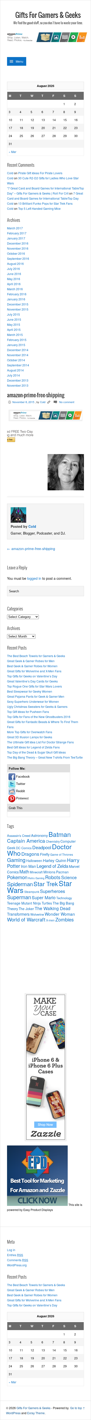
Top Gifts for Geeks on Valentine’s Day (32, 676)
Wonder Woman (60, 914)
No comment (66, 402)
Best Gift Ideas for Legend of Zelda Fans (33, 747)
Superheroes (52, 891)
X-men (50, 920)
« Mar (12, 152)
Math (24, 871)
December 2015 (17, 304)
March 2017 (15, 228)
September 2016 (18, 258)
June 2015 (14, 319)
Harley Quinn (54, 860)
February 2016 (16, 294)
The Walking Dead (52, 908)
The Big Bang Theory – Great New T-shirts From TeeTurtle (45, 757)
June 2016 (14, 274)
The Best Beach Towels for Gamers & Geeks (36, 656)
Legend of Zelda (52, 865)
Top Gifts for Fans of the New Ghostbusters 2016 (38, 717)
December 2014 (17, 350)
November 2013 (17, 385)
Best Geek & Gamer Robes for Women (32, 666)
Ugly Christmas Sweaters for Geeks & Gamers (37, 706)
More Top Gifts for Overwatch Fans (29, 732)
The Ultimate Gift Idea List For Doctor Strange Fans (40, 742)
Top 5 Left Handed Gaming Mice (39, 208)
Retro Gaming (36, 878)
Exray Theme (36, 1413)
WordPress (13, 1413)
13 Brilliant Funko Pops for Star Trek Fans (45, 203)
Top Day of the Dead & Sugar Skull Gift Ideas (36, 752)
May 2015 (13, 324)
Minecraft (36, 872)
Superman (19, 897)
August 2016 (15, 263)
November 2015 (17, 309)
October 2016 (16, 253)
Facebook (23, 776)
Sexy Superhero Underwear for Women (33, 701)
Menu (19, 61)
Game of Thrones (61, 854)
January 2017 (16, 238)
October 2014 (16, 360)
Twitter (20, 784)
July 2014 (13, 375)
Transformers (18, 914)
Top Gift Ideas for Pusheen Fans (28, 712)
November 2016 (17, 248)
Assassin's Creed (18, 835)
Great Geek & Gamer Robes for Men (31, 661)
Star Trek (45, 883)
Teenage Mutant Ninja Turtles (29, 903)
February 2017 (16, 233)
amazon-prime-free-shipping (31, 548)
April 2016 (14, 284)
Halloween (34, 860)
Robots (52, 877)
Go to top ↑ (77, 1408)
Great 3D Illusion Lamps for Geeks (29, 737)
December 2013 (17, 380)
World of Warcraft (26, 919)
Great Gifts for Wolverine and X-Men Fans (34, 671)
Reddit (20, 791)
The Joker (26, 908)
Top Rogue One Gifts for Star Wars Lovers (34, 686)
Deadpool (41, 847)
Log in (11, 1250)
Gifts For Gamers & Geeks (48, 15)
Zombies (64, 919)
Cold (10, 173)
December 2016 (17, 243)
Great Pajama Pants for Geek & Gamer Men (35, 696)
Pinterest (22, 798)
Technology (64, 898)
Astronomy (39, 835)
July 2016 (13, 269)
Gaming (16, 859)
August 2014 (15, 370)
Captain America (26, 840)
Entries (15, 1255)
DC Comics (24, 848)
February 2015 (16, 340)
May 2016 (13, 279)
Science (69, 877)
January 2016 (16, 299)
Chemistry (53, 841)
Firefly (45, 854)
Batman (60, 834)
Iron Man (28, 866)
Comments (17, 1260)
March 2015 (15, 335)
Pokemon (17, 877)
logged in (34, 578)
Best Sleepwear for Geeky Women (29, 691)
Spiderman (20, 884)
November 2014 (17, 355)
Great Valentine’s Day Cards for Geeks (32, 681)
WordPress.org (17, 1265)
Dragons (30, 853)
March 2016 (15, 289)
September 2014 (18, 365)
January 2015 (16, 345)
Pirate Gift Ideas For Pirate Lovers (40, 173)
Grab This (16, 808)
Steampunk (31, 892)
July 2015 (13, 314)
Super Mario (44, 897)
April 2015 (14, 329)
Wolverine (37, 914)
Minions (49, 871)
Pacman (62, 871)
